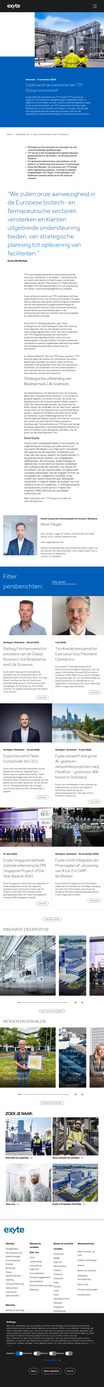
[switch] (37, 1353)
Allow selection (51, 1371)
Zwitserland (59, 1311)
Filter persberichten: (23, 582)
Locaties (58, 1248)
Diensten (10, 1305)
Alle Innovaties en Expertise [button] (52, 1011)
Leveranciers (84, 1294)
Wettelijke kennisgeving (84, 1277)
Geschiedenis (36, 1281)
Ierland (57, 1286)
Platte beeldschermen (13, 1274)
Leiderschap (36, 1261)
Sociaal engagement (40, 1277)
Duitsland (58, 1278)
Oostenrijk (59, 1254)
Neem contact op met (86, 1253)
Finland (57, 1270)
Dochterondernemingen (40, 1285)
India (56, 1282)
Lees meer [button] (42, 698)
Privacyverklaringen (88, 1289)
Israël (56, 1290)
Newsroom (83, 1284)
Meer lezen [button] (94, 901)
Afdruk (81, 1265)
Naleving (34, 1289)
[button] (26, 615)
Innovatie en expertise (36, 1267)
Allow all (70, 1371)
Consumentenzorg (15, 1284)
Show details (50, 1360)
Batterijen (10, 1268)
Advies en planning (15, 1310)
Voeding (10, 1279)
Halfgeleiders (12, 1248)
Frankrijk (58, 1274)
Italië (56, 1294)
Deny (33, 1371)
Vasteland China (61, 1298)
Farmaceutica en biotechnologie (14, 1255)
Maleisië (58, 1303)
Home (9, 134)
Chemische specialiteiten (12, 1294)
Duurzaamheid (37, 1273)
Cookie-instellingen (87, 1260)
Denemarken (60, 1266)
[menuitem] (13, 6)
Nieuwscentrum (22, 134)
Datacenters (12, 1288)
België (57, 1258)
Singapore (59, 1307)
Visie (32, 1257)
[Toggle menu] (95, 6)
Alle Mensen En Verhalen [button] (52, 1103)
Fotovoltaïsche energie (13, 1262)
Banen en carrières (63, 1243)
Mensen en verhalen (35, 1245)
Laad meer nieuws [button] (52, 919)
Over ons (34, 1252)
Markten (10, 1243)
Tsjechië (58, 1262)
